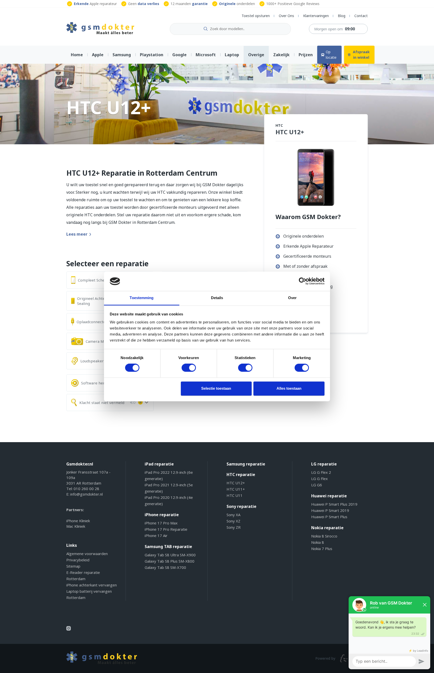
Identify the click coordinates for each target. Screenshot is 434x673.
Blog (341, 15)
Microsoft (206, 54)
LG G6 (316, 484)
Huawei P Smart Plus (329, 516)
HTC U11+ (236, 489)
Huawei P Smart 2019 (330, 510)
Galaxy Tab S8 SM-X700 (165, 567)
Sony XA (233, 514)
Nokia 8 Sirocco (324, 536)
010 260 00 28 (86, 488)
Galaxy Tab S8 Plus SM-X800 (169, 561)
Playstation (151, 54)
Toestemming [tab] (141, 298)
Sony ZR (234, 527)
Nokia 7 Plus (321, 548)
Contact (361, 15)
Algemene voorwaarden (87, 553)
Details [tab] (217, 298)
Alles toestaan (289, 388)
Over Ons (286, 15)
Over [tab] (292, 298)
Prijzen (306, 54)
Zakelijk (281, 54)
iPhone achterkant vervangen (91, 584)
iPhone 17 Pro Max (161, 522)
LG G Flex (319, 478)
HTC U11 (235, 495)
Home (77, 54)
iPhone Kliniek (78, 520)
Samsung (122, 54)
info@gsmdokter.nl (86, 494)
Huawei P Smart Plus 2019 (334, 504)
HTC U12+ (236, 482)
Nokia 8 (317, 542)
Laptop (232, 54)
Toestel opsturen (256, 15)
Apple (97, 54)
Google (179, 54)
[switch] (189, 368)
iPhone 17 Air (156, 535)
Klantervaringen (316, 15)
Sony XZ (233, 520)
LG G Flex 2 (321, 472)
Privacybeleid (77, 559)
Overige (256, 54)
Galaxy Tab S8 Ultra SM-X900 (170, 554)
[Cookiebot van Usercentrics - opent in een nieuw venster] (302, 281)
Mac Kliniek (75, 526)
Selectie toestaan (216, 388)
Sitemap (73, 566)
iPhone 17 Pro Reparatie (166, 529)
